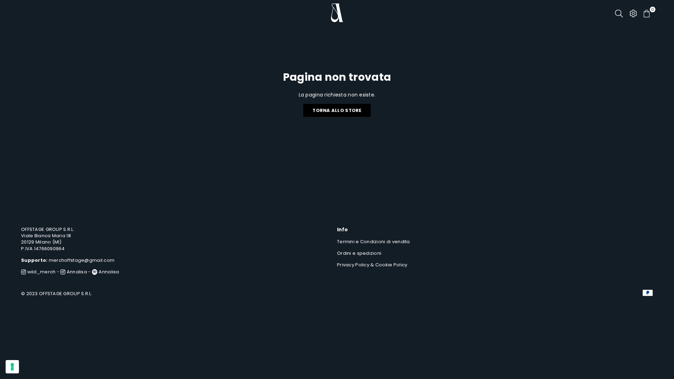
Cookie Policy (391, 264)
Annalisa (76, 271)
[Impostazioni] (633, 13)
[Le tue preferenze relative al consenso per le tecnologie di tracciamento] (12, 366)
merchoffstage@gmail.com (81, 260)
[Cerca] (619, 13)
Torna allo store (336, 110)
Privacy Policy (353, 264)
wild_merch (40, 271)
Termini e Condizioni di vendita (373, 241)
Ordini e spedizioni (359, 253)
